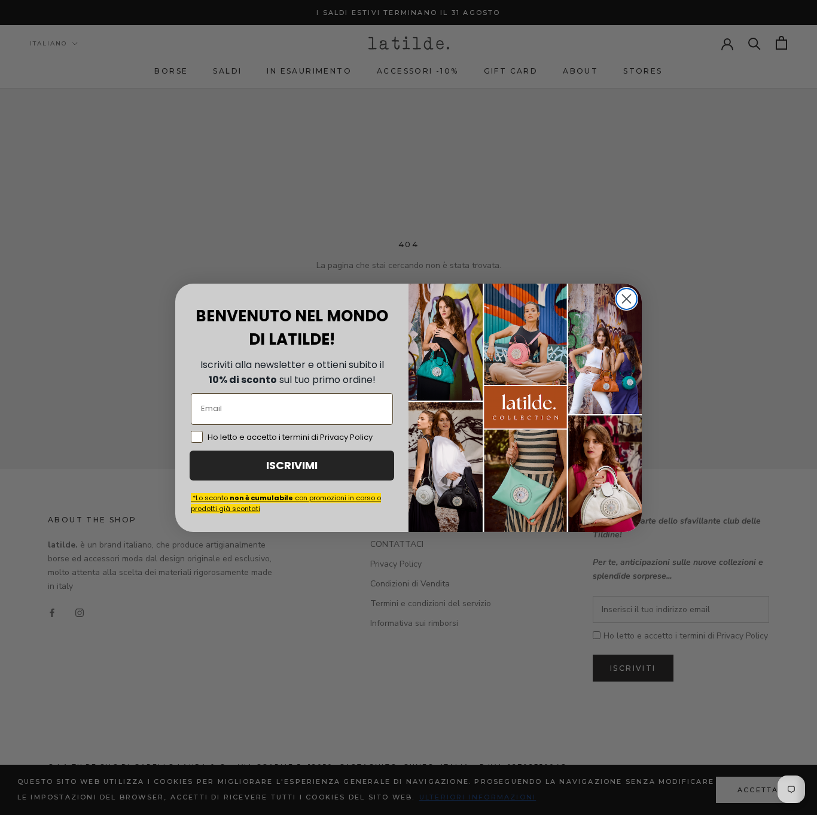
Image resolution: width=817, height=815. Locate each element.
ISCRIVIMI (292, 465)
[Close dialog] (626, 298)
